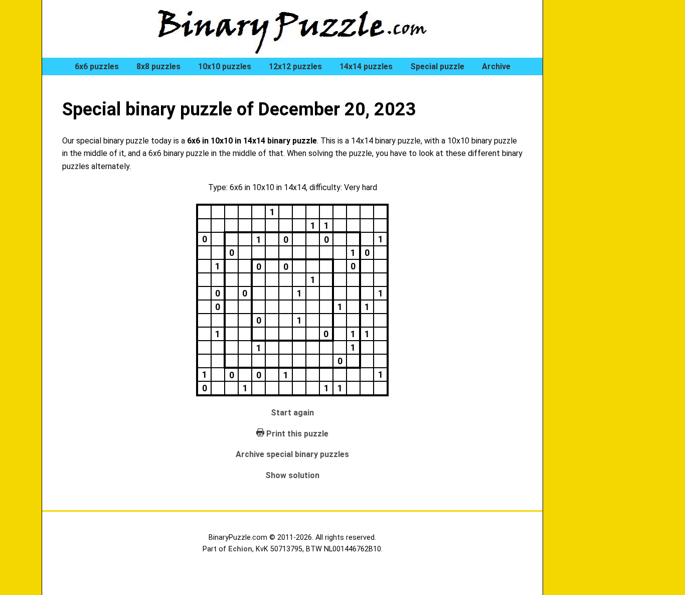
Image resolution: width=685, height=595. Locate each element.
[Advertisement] (603, 170)
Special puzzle (437, 66)
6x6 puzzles (97, 66)
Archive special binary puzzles (292, 454)
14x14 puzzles (366, 66)
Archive (496, 66)
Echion (240, 549)
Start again (292, 412)
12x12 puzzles (295, 66)
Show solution (292, 475)
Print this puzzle (297, 433)
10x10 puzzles (224, 66)
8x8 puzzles (158, 66)
